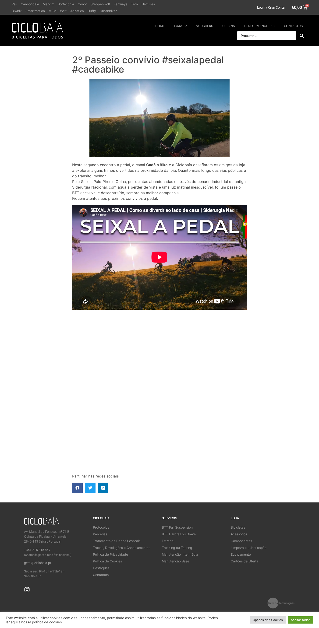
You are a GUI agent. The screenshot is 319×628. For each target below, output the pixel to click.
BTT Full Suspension (177, 527)
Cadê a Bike (157, 164)
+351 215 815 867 (37, 550)
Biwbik (17, 11)
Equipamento (241, 554)
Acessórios (239, 534)
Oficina (228, 26)
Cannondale (30, 4)
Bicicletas (238, 527)
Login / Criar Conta (271, 7)
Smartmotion (35, 11)
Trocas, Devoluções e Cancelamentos (121, 548)
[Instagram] (27, 590)
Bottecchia (66, 4)
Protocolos (101, 527)
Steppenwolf (100, 4)
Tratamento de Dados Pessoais (116, 541)
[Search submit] (301, 35)
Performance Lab (259, 26)
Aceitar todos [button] (300, 620)
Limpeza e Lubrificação (248, 548)
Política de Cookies (107, 561)
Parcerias (100, 534)
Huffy (92, 11)
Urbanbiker (108, 11)
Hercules (148, 4)
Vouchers (204, 26)
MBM (52, 11)
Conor (82, 4)
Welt (63, 11)
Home (160, 26)
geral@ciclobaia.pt (37, 563)
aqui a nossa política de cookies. (37, 622)
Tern (134, 4)
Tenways (120, 4)
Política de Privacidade (110, 554)
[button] (77, 488)
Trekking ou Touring (177, 548)
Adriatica (77, 11)
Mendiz (48, 4)
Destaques (101, 568)
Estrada (168, 541)
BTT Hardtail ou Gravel (179, 534)
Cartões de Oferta (244, 561)
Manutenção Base (175, 561)
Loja (178, 26)
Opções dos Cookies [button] (268, 620)
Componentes (241, 541)
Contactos (293, 26)
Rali (14, 4)
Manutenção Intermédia (180, 554)
